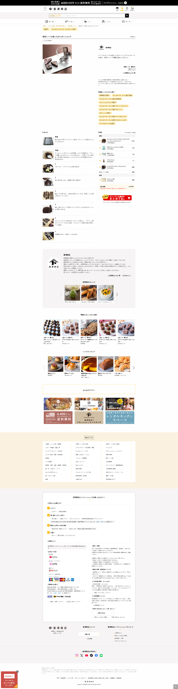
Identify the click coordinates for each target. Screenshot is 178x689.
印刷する (132, 37)
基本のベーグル (69, 373)
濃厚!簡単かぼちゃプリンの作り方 (89, 374)
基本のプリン (52, 373)
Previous (61, 294)
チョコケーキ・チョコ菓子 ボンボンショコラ (113, 120)
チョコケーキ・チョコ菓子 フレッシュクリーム (114, 106)
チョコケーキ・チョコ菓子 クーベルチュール (113, 116)
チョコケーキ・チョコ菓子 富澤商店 (110, 99)
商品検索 (63, 678)
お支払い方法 (72, 529)
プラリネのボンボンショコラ (70, 340)
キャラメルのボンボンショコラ (126, 340)
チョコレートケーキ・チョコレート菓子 (64, 29)
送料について (64, 518)
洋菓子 (46, 29)
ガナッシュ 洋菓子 (105, 113)
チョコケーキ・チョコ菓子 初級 (122, 95)
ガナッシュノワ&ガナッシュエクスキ (52, 340)
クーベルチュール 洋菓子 (107, 123)
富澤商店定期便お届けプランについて (92, 518)
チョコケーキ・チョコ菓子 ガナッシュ (111, 109)
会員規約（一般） (119, 638)
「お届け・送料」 (100, 522)
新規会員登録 (62, 511)
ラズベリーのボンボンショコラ (107, 340)
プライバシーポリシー (121, 641)
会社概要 (89, 638)
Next (117, 294)
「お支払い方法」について (73, 601)
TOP (58, 678)
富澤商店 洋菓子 (104, 95)
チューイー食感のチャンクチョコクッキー (89, 340)
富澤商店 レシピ (72, 26)
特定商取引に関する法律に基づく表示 (98, 678)
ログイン (54, 511)
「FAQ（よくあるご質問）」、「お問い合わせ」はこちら (109, 617)
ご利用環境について (98, 605)
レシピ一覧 (70, 678)
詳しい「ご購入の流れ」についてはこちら (63, 535)
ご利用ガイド (118, 633)
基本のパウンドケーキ (104, 373)
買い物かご (55, 518)
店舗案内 (112, 678)
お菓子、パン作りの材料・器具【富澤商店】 (54, 26)
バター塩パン (118, 373)
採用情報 (118, 678)
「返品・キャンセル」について (101, 592)
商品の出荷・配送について (59, 529)
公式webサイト (126, 275)
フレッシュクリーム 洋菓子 (108, 102)
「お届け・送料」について (56, 601)
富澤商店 (108, 48)
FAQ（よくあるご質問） (121, 635)
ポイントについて (75, 518)
